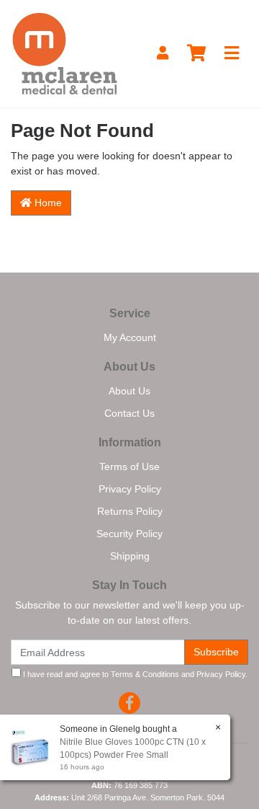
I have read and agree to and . (134, 674)
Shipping (130, 556)
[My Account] (162, 53)
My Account (130, 337)
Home (47, 202)
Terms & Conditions (145, 674)
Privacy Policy (130, 489)
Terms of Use (129, 466)
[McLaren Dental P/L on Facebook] (129, 703)
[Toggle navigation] (231, 53)
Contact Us (129, 413)
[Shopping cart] (196, 53)
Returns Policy (130, 511)
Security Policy (129, 533)
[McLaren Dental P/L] (65, 52)
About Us (129, 391)
